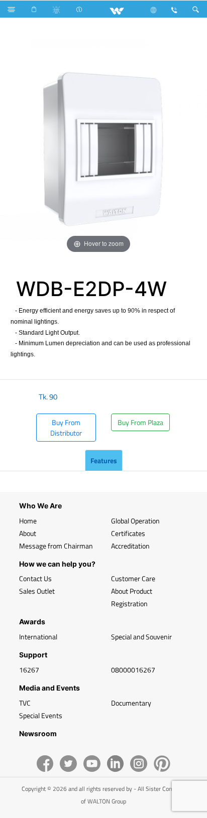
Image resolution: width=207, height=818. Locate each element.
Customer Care (133, 578)
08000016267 (133, 669)
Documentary (131, 703)
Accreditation (130, 545)
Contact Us (35, 578)
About (27, 533)
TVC (25, 703)
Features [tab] (103, 460)
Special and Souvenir (141, 636)
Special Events (40, 715)
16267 (29, 669)
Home (28, 520)
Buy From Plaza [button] (140, 422)
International (38, 636)
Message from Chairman (56, 545)
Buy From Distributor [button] (66, 427)
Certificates (128, 533)
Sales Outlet (37, 591)
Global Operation (135, 520)
